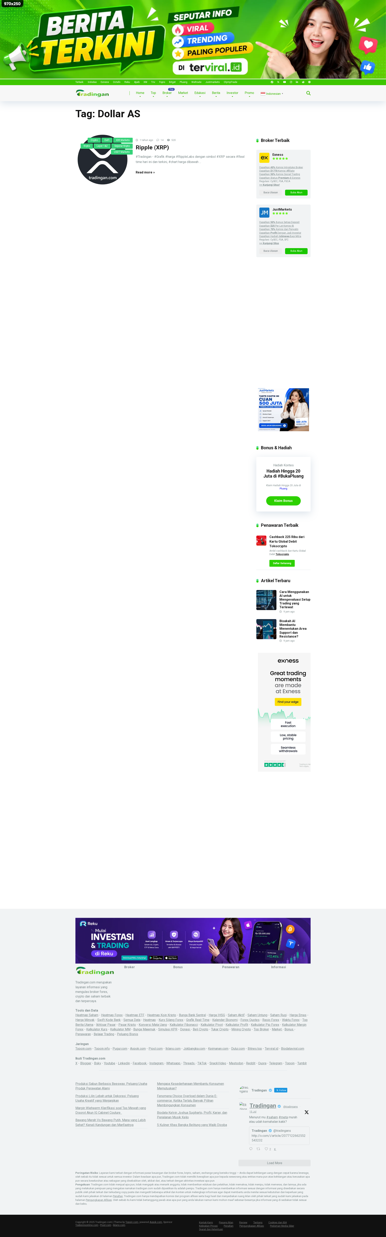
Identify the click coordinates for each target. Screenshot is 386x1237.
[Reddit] (303, 82)
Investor (232, 93)
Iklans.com (173, 1049)
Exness (105, 82)
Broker (167, 93)
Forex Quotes (250, 1020)
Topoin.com (83, 1049)
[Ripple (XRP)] (102, 159)
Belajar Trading (104, 1034)
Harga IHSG (217, 1015)
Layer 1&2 (102, 146)
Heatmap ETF (134, 1015)
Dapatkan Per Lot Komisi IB (276, 225)
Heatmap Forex (112, 1015)
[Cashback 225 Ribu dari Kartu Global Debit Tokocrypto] (261, 544)
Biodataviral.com (292, 1049)
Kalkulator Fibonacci (184, 1025)
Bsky (97, 1063)
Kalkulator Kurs (96, 1029)
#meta (283, 1117)
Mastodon (236, 1063)
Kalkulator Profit (237, 1025)
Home (140, 93)
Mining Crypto (241, 1029)
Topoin (290, 1063)
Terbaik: (79, 82)
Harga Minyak (84, 1020)
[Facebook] (272, 82)
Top (153, 93)
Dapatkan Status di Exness (279, 177)
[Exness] (264, 162)
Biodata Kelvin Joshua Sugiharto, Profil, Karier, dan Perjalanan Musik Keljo (192, 1115)
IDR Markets (123, 140)
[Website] (309, 82)
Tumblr (302, 1063)
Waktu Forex (291, 1020)
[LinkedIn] (297, 82)
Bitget (172, 82)
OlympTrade (230, 82)
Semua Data (131, 1020)
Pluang (183, 82)
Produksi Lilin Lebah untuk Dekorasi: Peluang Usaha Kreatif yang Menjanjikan (107, 1098)
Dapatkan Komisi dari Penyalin (278, 229)
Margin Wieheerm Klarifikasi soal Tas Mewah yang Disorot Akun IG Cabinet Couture (110, 1110)
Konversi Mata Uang (153, 1025)
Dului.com (238, 1049)
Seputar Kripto (122, 146)
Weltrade (196, 82)
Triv (153, 82)
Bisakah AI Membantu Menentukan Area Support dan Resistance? (293, 628)
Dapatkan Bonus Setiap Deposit (279, 222)
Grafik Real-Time (197, 1020)
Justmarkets (212, 82)
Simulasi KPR (167, 1029)
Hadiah (278, 465)
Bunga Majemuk (144, 1029)
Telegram (275, 1063)
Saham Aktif (236, 1015)
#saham (272, 1117)
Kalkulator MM (120, 1029)
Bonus (289, 1029)
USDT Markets (122, 152)
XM (145, 82)
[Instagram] (291, 82)
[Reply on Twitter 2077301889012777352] (252, 1149)
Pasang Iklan (226, 1222)
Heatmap (149, 1020)
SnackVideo (217, 1063)
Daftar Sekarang (282, 563)
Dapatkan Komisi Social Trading (279, 174)
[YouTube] (284, 82)
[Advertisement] (283, 326)
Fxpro (162, 82)
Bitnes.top (255, 1049)
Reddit (250, 1063)
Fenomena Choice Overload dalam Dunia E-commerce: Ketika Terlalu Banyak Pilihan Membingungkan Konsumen (187, 1100)
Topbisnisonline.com (86, 1225)
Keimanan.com (218, 1049)
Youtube (109, 1063)
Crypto (94, 140)
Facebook (140, 1063)
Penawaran (83, 1034)
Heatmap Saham (86, 1015)
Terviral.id (271, 1049)
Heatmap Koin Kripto (161, 1015)
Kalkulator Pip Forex (265, 1025)
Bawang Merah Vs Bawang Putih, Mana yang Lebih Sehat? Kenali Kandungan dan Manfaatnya (110, 1122)
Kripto (87, 146)
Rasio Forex (270, 1020)
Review (243, 1222)
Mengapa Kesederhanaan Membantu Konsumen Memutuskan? (190, 1086)
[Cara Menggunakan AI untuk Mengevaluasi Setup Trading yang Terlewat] (266, 609)
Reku (127, 82)
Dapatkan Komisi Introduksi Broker (281, 167)
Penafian (118, 1196)
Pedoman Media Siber (282, 1226)
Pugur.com (120, 1049)
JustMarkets (282, 209)
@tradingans (290, 1106)
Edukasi (199, 93)
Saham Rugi (278, 1015)
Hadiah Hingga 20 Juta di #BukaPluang (283, 474)
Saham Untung (257, 1015)
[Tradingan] (92, 91)
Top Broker (261, 1029)
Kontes (289, 465)
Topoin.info (102, 1049)
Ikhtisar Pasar (106, 1025)
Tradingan (262, 1105)
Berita (216, 93)
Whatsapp (173, 1063)
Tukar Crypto (220, 1029)
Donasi (185, 1029)
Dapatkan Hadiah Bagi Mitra (280, 236)
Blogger (85, 1063)
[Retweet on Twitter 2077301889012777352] (260, 1149)
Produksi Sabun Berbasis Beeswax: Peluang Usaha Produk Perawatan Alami (111, 1086)
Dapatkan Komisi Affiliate (277, 170)
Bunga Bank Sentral (192, 1015)
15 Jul (252, 1111)
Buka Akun (296, 192)
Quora (262, 1063)
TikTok (202, 1063)
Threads (189, 1063)
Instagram (156, 1063)
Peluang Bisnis (127, 1034)
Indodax (92, 82)
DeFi (107, 140)
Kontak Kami (206, 1222)
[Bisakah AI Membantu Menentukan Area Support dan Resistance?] (266, 638)
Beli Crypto (200, 1029)
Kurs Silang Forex (171, 1020)
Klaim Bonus (283, 501)
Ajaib (137, 82)
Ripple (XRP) (152, 147)
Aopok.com (138, 1049)
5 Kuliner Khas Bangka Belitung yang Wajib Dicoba (192, 1125)
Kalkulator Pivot (212, 1025)
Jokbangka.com (194, 1049)
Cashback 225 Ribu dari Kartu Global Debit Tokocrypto (286, 541)
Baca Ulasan (271, 192)
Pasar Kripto (127, 1025)
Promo (249, 93)
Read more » (145, 172)
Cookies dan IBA (277, 1222)
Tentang (257, 1222)
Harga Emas (298, 1015)
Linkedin (124, 1063)
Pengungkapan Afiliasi (99, 1199)
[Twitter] (278, 82)
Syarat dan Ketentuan (211, 1229)
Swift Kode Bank (109, 1020)
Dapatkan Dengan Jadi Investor (280, 232)
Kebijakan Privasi (208, 1226)
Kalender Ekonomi (225, 1020)
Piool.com (156, 1049)
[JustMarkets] (264, 216)
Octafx (116, 82)
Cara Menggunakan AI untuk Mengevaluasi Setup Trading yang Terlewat (294, 599)
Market (183, 93)
